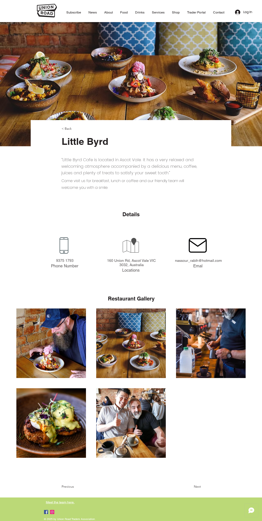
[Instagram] (52, 512)
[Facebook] (46, 512)
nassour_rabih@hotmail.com (198, 260)
